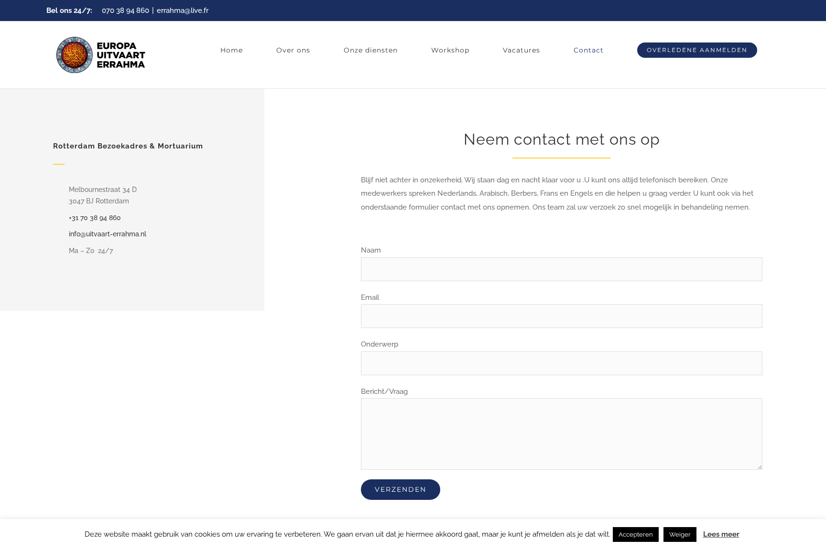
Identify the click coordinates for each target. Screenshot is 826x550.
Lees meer (721, 534)
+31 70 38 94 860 (95, 218)
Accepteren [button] (636, 534)
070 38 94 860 (125, 10)
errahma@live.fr (182, 10)
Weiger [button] (680, 534)
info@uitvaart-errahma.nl (107, 234)
